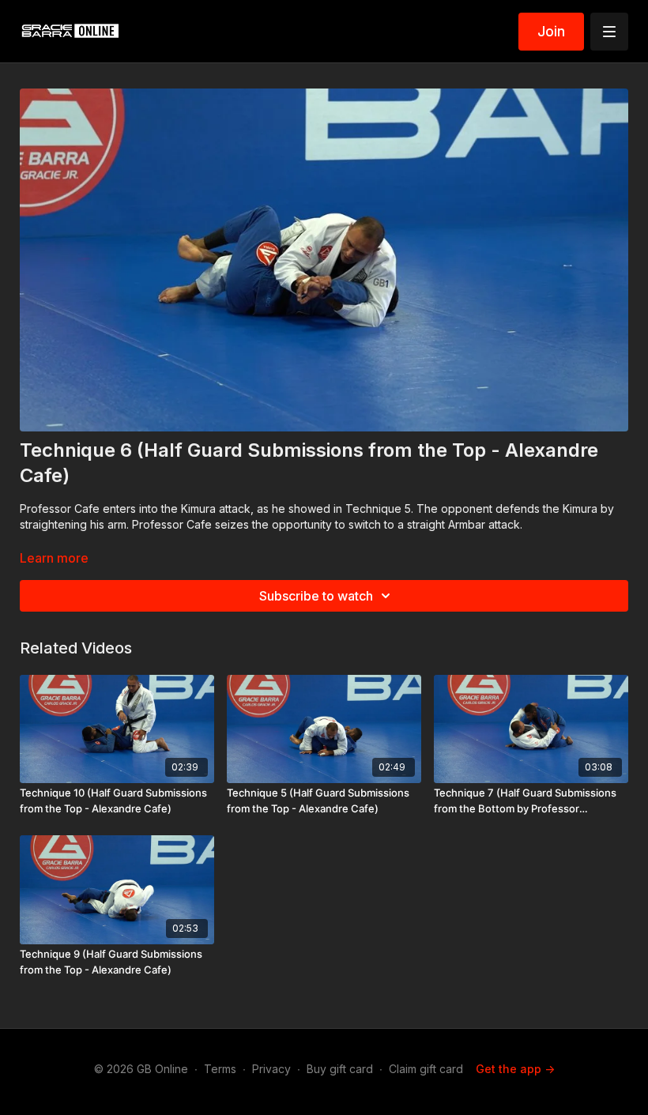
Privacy (271, 1068)
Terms (220, 1068)
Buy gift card (340, 1068)
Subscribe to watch (316, 596)
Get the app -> (515, 1068)
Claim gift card (426, 1068)
